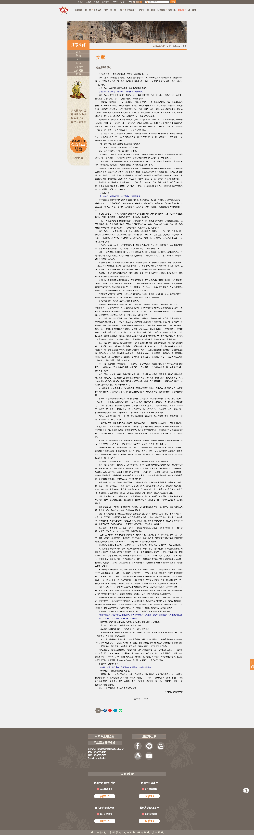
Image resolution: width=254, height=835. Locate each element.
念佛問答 (78, 70)
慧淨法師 (97, 10)
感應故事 (171, 10)
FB (138, 746)
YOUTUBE (161, 746)
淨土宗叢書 (129, 10)
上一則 (137, 699)
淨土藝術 (151, 10)
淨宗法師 (108, 10)
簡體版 (96, 2)
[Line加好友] (149, 746)
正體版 (88, 2)
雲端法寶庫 (138, 756)
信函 (78, 63)
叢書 (78, 51)
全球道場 (105, 2)
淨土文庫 (118, 10)
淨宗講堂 (149, 756)
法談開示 (78, 66)
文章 (185, 46)
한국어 (123, 2)
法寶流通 (140, 10)
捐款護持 (182, 10)
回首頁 (80, 2)
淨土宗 (88, 10)
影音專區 (161, 10)
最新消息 (79, 10)
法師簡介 (78, 74)
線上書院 (192, 10)
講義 (78, 55)
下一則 (145, 699)
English (115, 2)
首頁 (168, 46)
